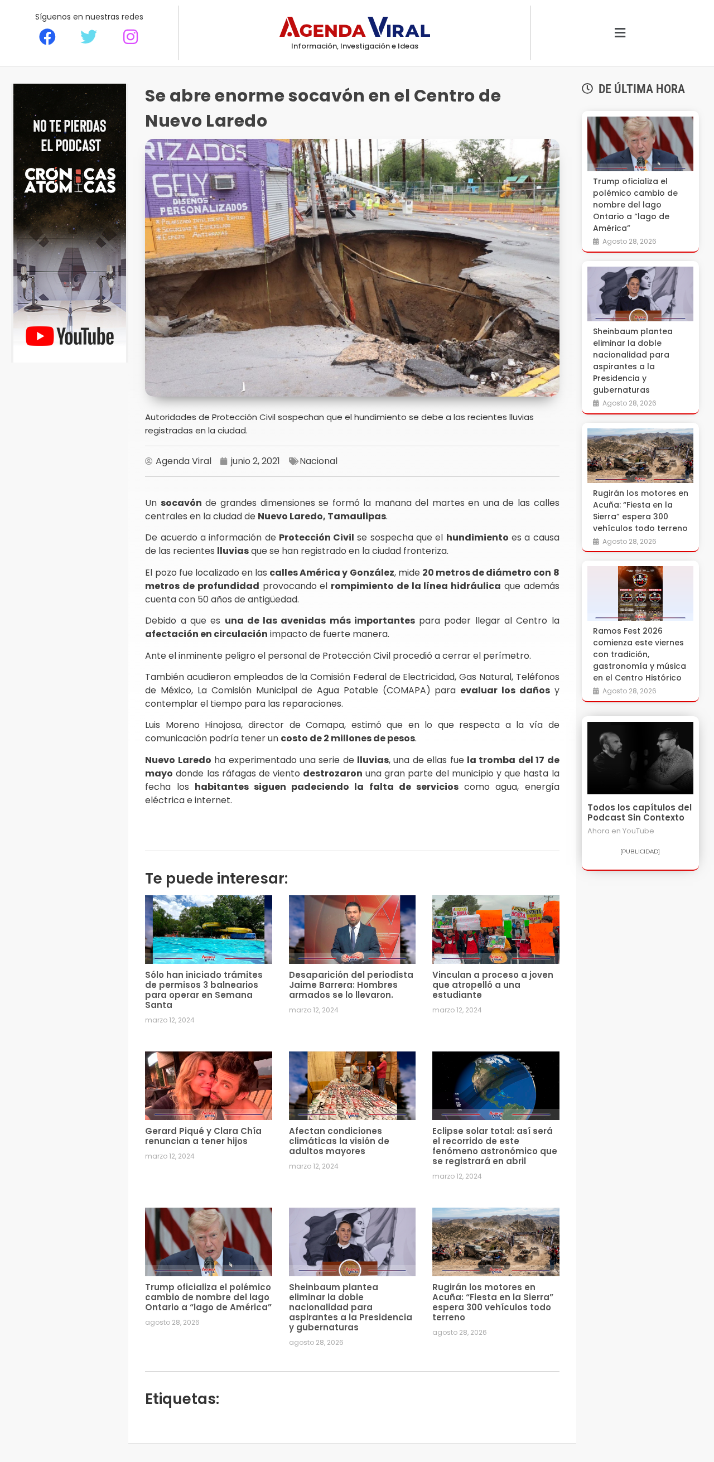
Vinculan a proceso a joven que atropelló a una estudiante (492, 985)
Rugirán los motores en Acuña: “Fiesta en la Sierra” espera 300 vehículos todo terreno (492, 1302)
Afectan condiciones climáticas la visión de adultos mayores (339, 1141)
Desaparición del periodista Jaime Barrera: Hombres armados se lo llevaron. (351, 985)
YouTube (638, 831)
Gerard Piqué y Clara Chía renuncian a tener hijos (203, 1136)
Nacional (318, 461)
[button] (620, 33)
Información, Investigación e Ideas (354, 46)
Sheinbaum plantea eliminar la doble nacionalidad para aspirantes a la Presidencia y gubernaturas (350, 1307)
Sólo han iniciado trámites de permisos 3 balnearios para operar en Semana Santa (204, 990)
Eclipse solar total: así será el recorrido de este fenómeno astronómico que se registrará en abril (494, 1146)
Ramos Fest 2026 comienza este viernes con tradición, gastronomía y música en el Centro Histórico (639, 654)
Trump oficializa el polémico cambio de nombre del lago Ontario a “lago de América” (208, 1297)
